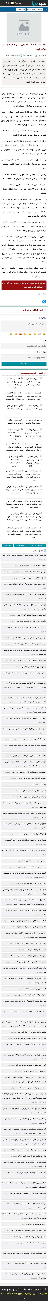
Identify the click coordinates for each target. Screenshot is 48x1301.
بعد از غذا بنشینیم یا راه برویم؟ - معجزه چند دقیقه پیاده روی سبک (25, 1001)
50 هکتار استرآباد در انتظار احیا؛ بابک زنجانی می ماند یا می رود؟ (25, 1044)
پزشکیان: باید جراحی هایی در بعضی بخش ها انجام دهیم (14, 504)
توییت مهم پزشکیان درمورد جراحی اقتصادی (15, 421)
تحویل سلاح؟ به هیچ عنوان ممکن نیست (33, 578)
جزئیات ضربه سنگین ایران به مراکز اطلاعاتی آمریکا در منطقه (27, 584)
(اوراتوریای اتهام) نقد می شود (36, 1224)
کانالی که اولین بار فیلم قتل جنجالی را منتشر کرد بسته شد (28, 927)
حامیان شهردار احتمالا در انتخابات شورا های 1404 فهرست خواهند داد (15, 531)
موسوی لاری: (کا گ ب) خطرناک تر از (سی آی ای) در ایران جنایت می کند (33, 447)
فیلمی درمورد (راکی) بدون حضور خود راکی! (32, 883)
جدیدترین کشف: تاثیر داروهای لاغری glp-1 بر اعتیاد (30, 995)
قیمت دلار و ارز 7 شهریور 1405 (35, 988)
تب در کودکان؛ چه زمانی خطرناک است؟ (33, 949)
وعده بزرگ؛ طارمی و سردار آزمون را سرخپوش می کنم (29, 1230)
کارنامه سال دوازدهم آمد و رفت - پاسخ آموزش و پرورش (28, 920)
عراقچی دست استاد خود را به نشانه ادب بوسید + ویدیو (28, 571)
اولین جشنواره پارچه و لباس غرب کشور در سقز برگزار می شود (26, 1172)
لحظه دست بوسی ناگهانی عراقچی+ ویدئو (32, 565)
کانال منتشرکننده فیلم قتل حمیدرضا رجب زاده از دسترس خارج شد (25, 1253)
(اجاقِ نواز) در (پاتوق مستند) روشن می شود (32, 834)
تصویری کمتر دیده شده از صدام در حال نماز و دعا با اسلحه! (27, 1243)
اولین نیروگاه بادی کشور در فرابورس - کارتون (32, 778)
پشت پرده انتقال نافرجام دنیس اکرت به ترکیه (32, 1156)
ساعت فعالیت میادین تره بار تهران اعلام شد (32, 1032)
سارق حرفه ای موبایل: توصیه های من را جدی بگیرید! (29, 660)
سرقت (28, 97)
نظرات (40, 318)
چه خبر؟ (18, 3)
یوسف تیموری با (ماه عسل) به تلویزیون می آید (31, 867)
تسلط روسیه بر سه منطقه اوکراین (35, 861)
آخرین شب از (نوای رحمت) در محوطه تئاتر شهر (31, 1065)
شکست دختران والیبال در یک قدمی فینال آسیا (31, 621)
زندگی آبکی (42, 784)
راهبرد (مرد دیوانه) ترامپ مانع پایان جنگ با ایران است (28, 772)
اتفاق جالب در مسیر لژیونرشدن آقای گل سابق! (31, 615)
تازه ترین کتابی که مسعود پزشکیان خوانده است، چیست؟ (27, 638)
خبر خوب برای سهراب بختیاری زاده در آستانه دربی (30, 1038)
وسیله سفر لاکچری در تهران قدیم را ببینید (33, 796)
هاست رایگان (12, 1293)
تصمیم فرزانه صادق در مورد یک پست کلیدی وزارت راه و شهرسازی (33, 396)
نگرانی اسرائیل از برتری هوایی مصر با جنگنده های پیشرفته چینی (26, 1011)
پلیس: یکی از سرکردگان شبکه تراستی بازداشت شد (30, 644)
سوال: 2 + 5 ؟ (41, 352)
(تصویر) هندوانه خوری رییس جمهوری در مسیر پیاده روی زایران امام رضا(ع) (33, 476)
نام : (44, 340)
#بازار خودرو (21, 9)
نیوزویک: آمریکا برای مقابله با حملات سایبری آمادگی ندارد (28, 955)
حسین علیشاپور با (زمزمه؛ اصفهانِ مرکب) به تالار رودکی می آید (26, 673)
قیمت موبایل (20, 545)
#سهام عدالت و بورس (34, 9)
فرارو (38, 293)
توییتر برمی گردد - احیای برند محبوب (34, 1071)
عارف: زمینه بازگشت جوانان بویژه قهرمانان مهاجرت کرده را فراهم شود (15, 396)
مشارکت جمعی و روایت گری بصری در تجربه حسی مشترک (27, 745)
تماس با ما (42, 1293)
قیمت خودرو (7, 545)
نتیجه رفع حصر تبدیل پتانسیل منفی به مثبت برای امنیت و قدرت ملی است (33, 533)
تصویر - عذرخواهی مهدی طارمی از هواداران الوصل (30, 962)
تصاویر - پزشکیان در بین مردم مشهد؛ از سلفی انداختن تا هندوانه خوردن (15, 474)
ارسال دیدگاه (24, 363)
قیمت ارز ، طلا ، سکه (36, 545)
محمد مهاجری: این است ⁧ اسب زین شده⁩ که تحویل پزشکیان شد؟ (33, 504)
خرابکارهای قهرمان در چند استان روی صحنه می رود (30, 739)
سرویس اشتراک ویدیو (27, 1293)
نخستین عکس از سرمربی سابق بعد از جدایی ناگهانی (29, 755)
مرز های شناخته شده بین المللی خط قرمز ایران (33, 421)
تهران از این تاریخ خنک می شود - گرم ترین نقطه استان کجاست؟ (25, 627)
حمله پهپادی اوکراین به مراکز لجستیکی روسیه (31, 1236)
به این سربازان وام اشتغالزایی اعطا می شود (32, 666)
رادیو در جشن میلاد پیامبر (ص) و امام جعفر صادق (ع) (28, 1150)
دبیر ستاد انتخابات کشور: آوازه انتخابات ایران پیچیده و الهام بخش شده (15, 447)
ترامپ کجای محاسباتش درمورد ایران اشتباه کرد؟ (30, 943)
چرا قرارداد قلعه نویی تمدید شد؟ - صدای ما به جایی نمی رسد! (26, 1263)
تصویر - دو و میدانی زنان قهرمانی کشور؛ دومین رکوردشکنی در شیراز (24, 728)
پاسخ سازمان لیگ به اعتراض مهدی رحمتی (32, 1088)
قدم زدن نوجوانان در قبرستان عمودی (34, 790)
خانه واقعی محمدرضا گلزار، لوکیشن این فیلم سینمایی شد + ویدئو (25, 1193)
